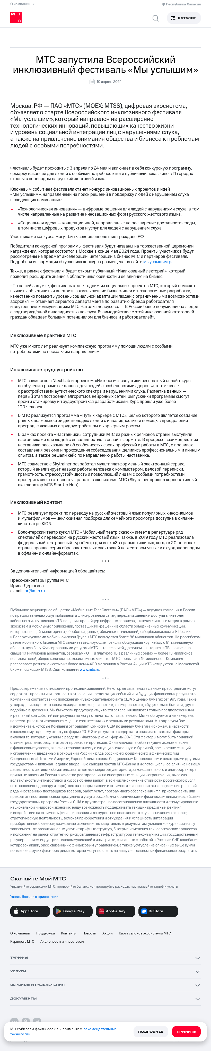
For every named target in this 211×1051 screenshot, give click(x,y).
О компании (20, 933)
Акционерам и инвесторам (62, 941)
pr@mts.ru (34, 591)
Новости (89, 933)
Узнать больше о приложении (34, 896)
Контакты (68, 933)
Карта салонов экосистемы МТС (145, 933)
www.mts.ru (89, 669)
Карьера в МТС (22, 941)
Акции (107, 933)
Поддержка (45, 933)
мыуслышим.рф (158, 262)
